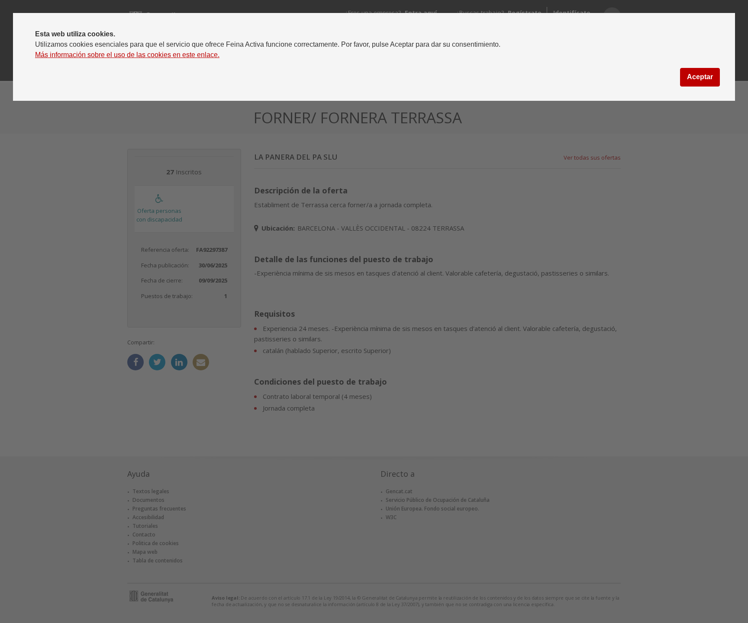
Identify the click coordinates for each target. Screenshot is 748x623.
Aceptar (700, 76)
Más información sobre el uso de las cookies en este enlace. (127, 54)
